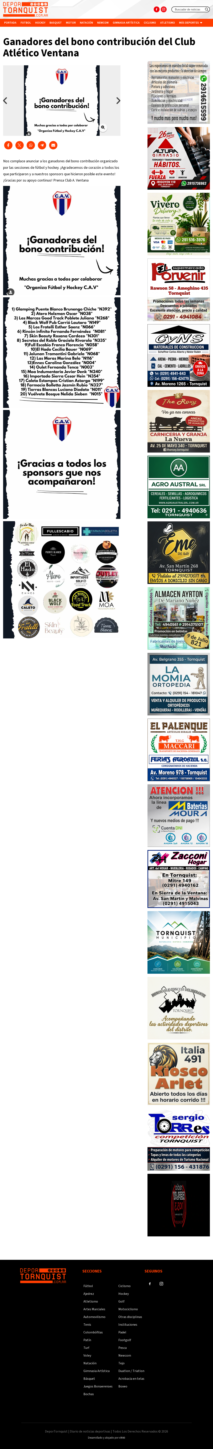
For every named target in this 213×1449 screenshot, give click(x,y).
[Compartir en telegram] (42, 145)
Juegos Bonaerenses (98, 1386)
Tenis (87, 1324)
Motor (71, 23)
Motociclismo (128, 1309)
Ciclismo (150, 23)
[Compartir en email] (53, 145)
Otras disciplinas (130, 1317)
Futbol (26, 23)
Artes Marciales (94, 1309)
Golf (121, 1301)
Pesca (122, 1348)
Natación (86, 23)
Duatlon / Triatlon (131, 1371)
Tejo (121, 1363)
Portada (10, 23)
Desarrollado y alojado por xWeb (106, 1438)
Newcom (103, 23)
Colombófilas (93, 1332)
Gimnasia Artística (96, 1371)
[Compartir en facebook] (8, 145)
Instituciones (14, 31)
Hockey (40, 23)
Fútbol (88, 1286)
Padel (122, 1332)
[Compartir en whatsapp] (31, 145)
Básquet (89, 1378)
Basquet (56, 23)
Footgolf (124, 1340)
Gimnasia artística (126, 23)
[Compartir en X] (19, 145)
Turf (86, 1348)
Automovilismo (94, 1317)
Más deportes (189, 23)
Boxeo (122, 1386)
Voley (87, 1355)
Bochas (88, 1394)
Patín (87, 1340)
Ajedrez (88, 1293)
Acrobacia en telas (131, 1378)
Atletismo (167, 23)
